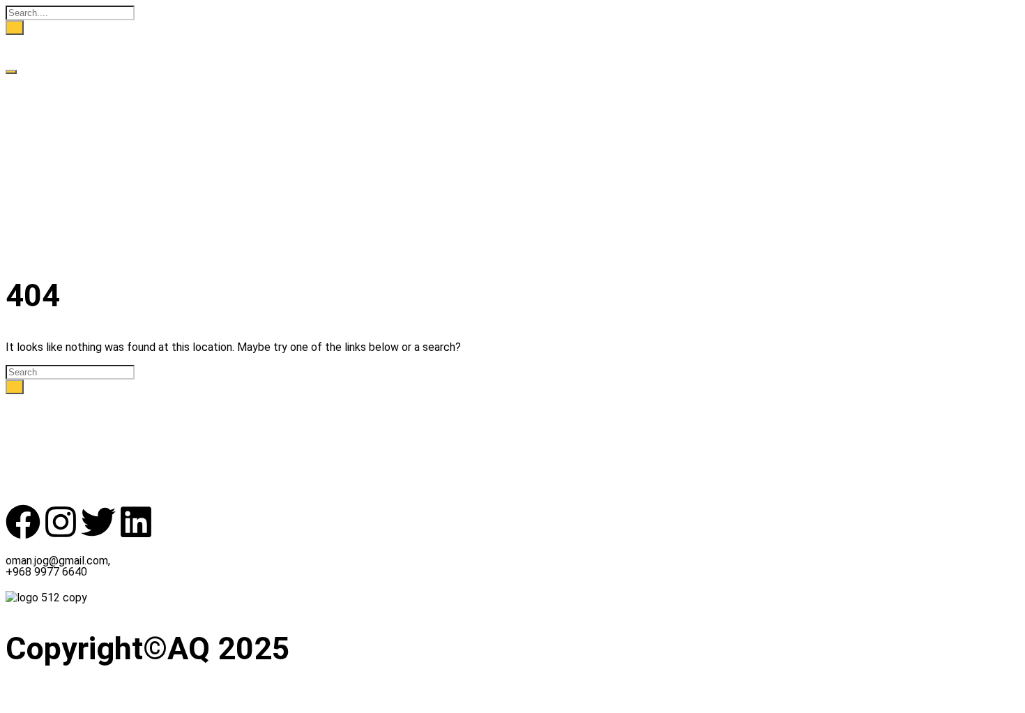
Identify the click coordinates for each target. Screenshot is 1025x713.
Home (21, 81)
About (22, 94)
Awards (25, 134)
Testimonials (39, 147)
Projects (28, 121)
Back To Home (42, 400)
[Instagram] (60, 521)
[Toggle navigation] (11, 72)
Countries (31, 107)
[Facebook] (23, 521)
